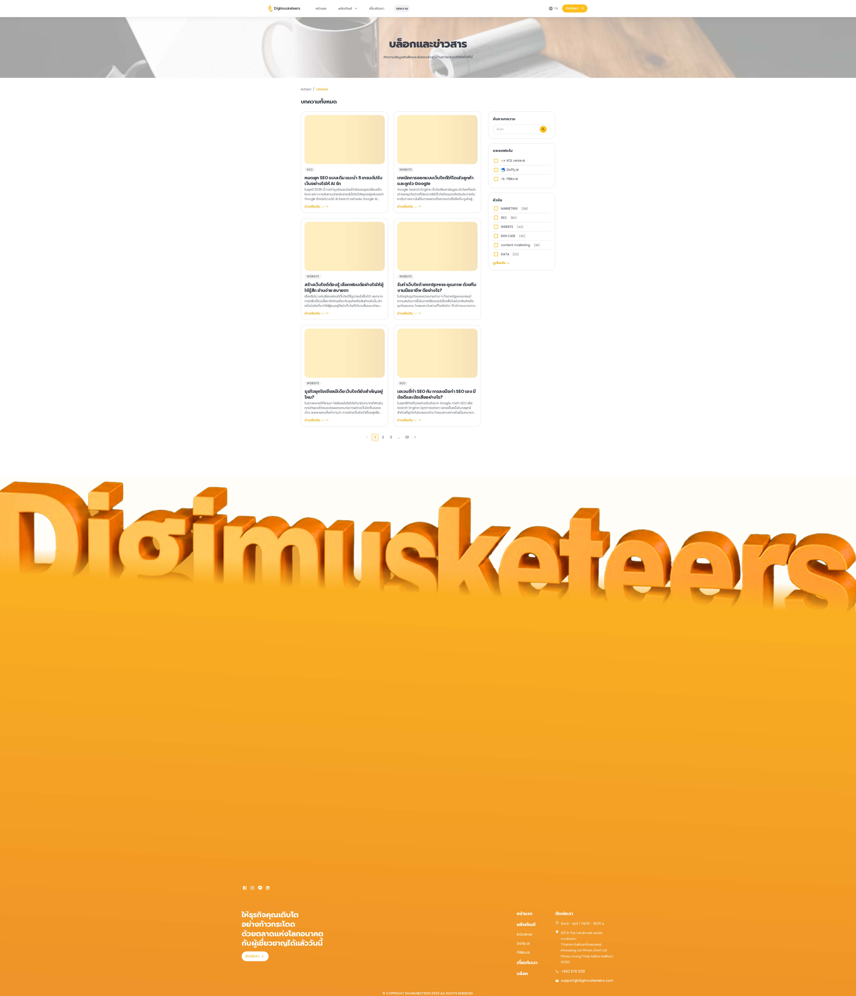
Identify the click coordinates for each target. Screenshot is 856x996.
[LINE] (260, 888)
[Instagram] (252, 888)
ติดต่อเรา (572, 8)
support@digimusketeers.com (587, 980)
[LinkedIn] (268, 888)
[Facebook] (245, 888)
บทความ (402, 8)
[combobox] (553, 8)
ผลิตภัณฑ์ (345, 8)
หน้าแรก (321, 8)
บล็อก (522, 973)
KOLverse (524, 934)
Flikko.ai (523, 952)
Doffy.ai (523, 943)
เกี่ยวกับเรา (376, 8)
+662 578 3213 (573, 971)
